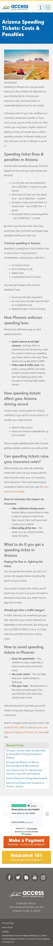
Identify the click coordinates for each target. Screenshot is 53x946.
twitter (17, 877)
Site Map (5, 932)
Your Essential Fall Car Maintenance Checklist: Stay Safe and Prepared (24, 772)
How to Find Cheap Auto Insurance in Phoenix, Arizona (25, 785)
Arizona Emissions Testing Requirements (26, 778)
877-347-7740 (40, 7)
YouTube (34, 877)
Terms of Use (7, 927)
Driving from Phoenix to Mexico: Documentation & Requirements (22, 764)
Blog (26, 877)
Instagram (43, 877)
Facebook (9, 877)
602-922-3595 (17, 727)
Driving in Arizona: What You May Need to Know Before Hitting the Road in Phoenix (26, 754)
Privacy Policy (8, 923)
